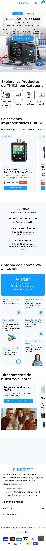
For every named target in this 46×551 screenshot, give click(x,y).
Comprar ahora (23, 38)
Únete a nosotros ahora (18, 401)
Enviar (23, 461)
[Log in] (36, 3)
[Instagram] (20, 446)
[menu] (2, 3)
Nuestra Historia (22, 290)
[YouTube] (31, 446)
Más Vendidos (28, 129)
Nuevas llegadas (10, 129)
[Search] (9, 3)
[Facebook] (15, 446)
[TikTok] (26, 446)
